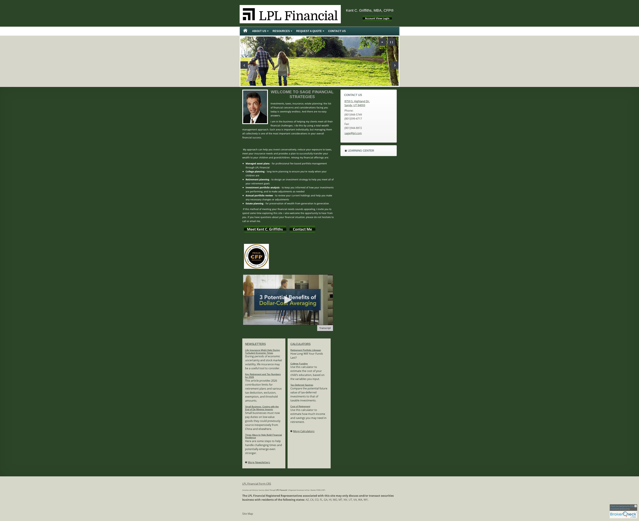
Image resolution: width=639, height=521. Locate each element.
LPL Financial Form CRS (256, 484)
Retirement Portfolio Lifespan (305, 350)
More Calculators (304, 431)
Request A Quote (309, 31)
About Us (259, 31)
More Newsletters (259, 462)
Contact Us (337, 31)
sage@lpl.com (353, 133)
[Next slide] (395, 65)
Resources (281, 31)
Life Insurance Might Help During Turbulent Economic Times (262, 351)
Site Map (247, 514)
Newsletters (255, 344)
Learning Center (361, 150)
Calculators (300, 344)
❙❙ (392, 41)
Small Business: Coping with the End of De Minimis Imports (262, 408)
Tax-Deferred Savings (301, 385)
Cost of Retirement (300, 406)
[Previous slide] (244, 65)
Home (245, 31)
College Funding (299, 363)
